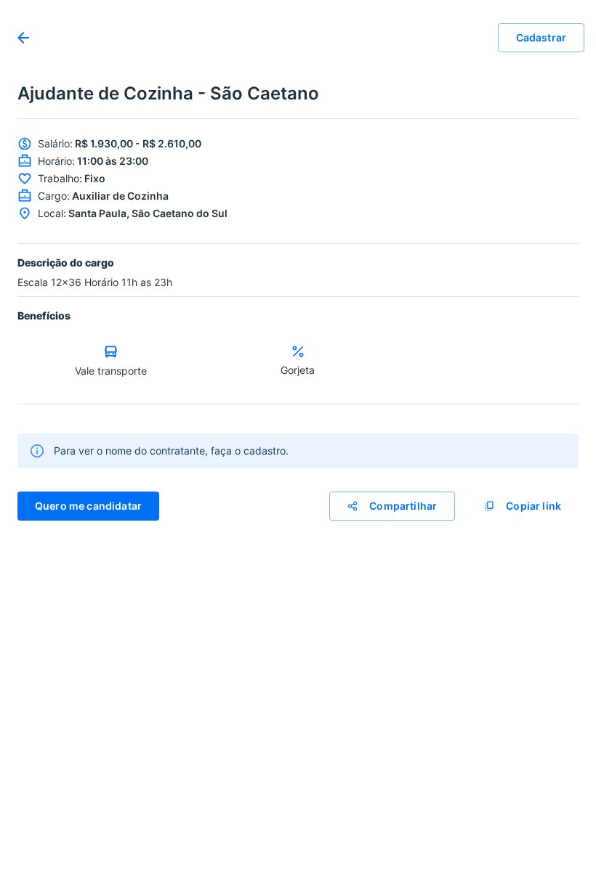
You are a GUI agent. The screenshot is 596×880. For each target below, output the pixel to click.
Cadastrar (541, 37)
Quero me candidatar (88, 506)
